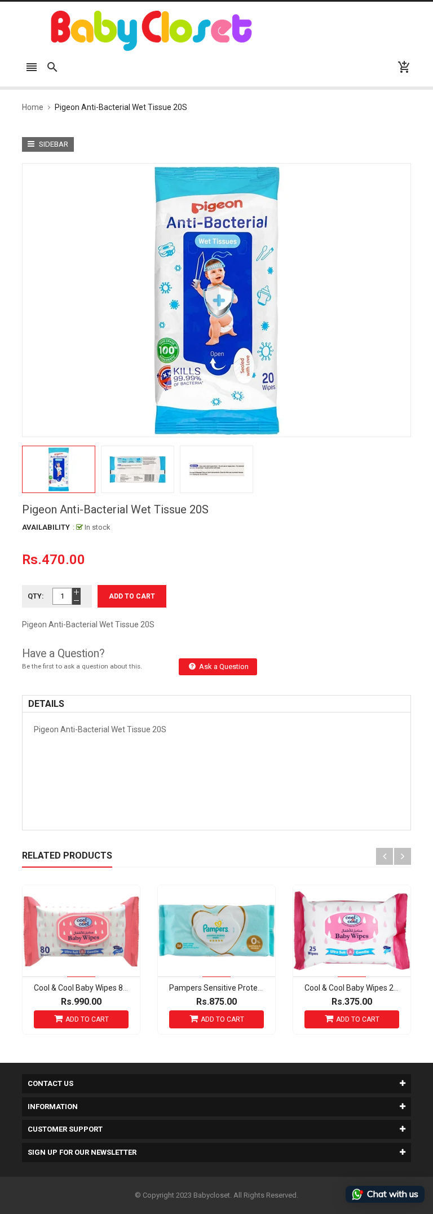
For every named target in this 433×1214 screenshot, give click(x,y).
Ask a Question (223, 666)
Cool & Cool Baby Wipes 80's (84, 987)
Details (46, 703)
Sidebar (52, 144)
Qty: (36, 596)
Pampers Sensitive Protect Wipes (228, 987)
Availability (46, 527)
